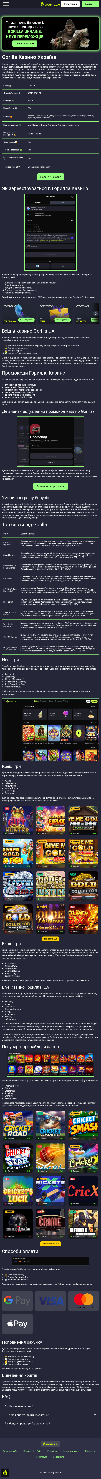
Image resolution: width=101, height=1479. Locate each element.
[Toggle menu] (6, 4)
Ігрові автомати (71, 1451)
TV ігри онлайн (10, 1451)
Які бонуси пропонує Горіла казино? (27, 1423)
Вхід (39, 1451)
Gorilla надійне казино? (19, 1406)
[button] (96, 313)
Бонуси (27, 1451)
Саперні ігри (59, 1457)
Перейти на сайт (25, 43)
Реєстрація (70, 4)
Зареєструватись (26, 320)
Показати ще (50, 939)
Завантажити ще (50, 1243)
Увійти (88, 4)
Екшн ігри (52, 1451)
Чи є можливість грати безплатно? (27, 1415)
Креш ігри (90, 1451)
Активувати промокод (51, 486)
